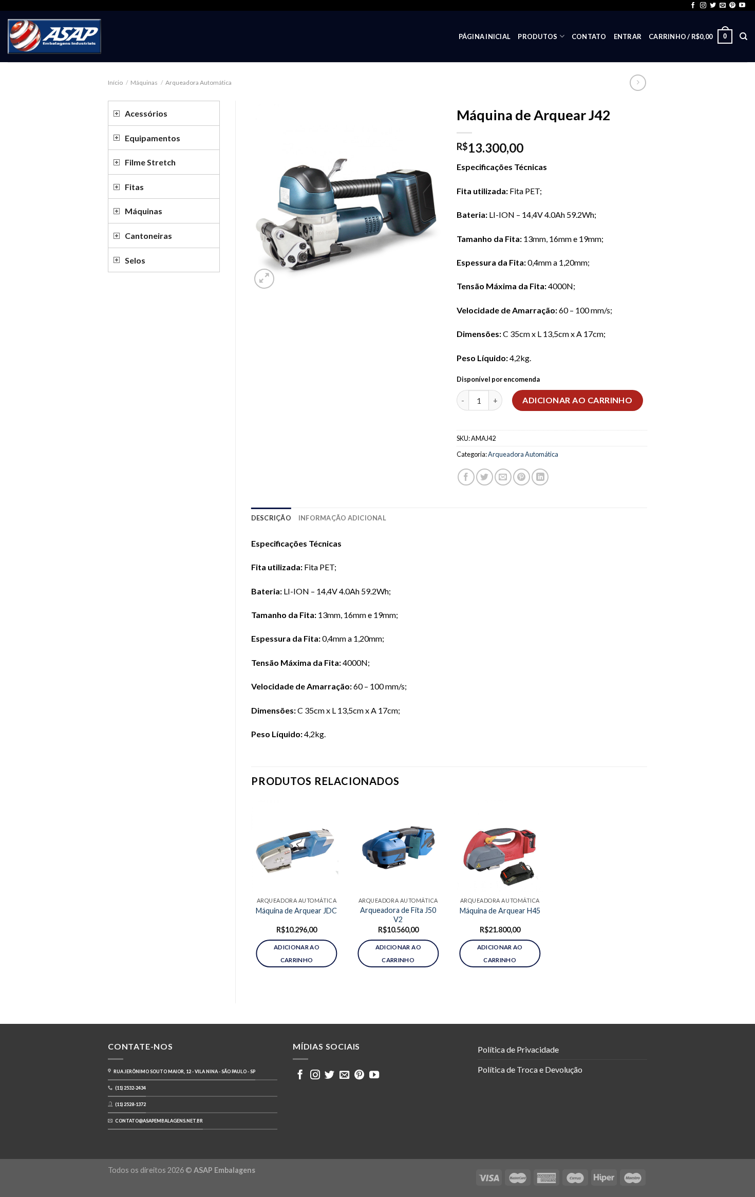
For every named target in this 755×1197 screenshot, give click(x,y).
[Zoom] (264, 279)
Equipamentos (152, 138)
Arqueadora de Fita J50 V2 (398, 915)
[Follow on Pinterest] (732, 5)
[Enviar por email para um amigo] (503, 477)
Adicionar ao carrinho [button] (296, 953)
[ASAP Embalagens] (54, 36)
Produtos (537, 36)
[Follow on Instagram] (703, 5)
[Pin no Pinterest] (521, 477)
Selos (135, 260)
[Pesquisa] (743, 36)
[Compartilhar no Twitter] (484, 477)
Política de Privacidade (518, 1049)
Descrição (271, 518)
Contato (589, 36)
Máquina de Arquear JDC (296, 910)
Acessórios (146, 113)
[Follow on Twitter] (713, 5)
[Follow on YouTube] (742, 5)
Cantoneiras (148, 235)
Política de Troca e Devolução (530, 1069)
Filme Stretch (150, 162)
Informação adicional (342, 518)
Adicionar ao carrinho (577, 400)
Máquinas (144, 82)
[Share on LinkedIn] (540, 477)
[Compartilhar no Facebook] (466, 477)
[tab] (271, 518)
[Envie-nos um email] (723, 5)
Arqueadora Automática (198, 82)
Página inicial (485, 36)
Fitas (134, 187)
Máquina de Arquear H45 (500, 910)
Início (115, 82)
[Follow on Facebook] (693, 5)
